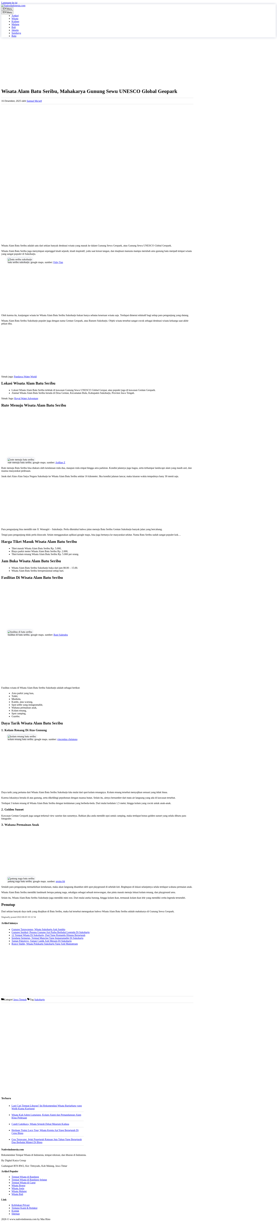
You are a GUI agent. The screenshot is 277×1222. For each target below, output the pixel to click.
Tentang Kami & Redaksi (24, 1208)
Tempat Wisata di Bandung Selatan (29, 1179)
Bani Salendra (61, 634)
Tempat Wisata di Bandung (25, 1176)
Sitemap (16, 1213)
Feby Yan (58, 262)
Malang (15, 24)
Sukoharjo (39, 999)
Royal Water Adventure (26, 398)
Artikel (15, 15)
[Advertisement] (97, 62)
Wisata (15, 18)
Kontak (15, 1210)
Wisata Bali (17, 1194)
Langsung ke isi (9, 2)
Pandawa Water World (25, 376)
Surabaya (16, 33)
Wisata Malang (19, 1191)
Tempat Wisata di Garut (23, 1182)
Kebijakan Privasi (20, 1205)
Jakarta (15, 30)
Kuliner (15, 21)
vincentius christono (67, 739)
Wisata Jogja (18, 1188)
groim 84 (60, 881)
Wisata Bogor (18, 1185)
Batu (14, 36)
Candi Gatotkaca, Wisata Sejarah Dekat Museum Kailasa (40, 1124)
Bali (14, 27)
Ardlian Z (60, 462)
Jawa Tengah (20, 999)
